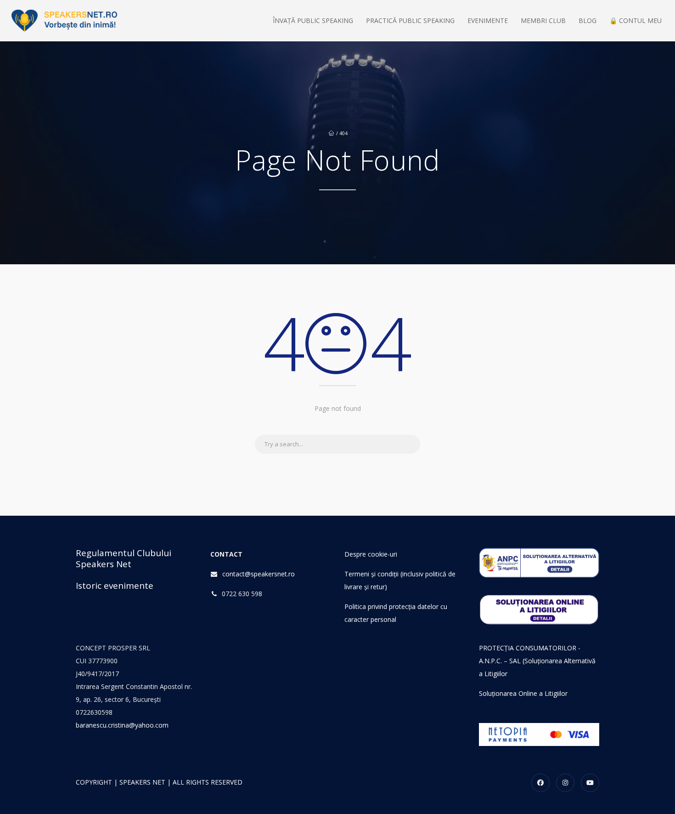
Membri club (543, 20)
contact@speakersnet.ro (258, 573)
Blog (587, 20)
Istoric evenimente (114, 586)
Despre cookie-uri (370, 554)
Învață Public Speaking (313, 20)
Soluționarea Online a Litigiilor (523, 693)
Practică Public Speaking (410, 20)
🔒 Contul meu (635, 20)
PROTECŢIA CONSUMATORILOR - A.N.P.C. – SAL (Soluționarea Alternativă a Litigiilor (537, 660)
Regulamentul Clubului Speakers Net (123, 558)
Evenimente (487, 20)
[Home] (64, 20)
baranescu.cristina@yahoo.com (122, 725)
